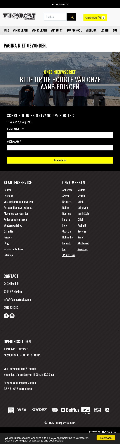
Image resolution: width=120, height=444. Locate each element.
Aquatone (67, 189)
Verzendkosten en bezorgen (18, 201)
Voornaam (14, 141)
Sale (6, 30)
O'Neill (81, 219)
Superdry (83, 249)
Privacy (8, 237)
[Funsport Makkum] (19, 17)
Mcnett (81, 189)
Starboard (83, 243)
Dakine (66, 207)
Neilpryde (83, 207)
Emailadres (15, 129)
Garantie (8, 231)
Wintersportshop (13, 225)
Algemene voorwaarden (16, 213)
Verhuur (91, 30)
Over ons (8, 195)
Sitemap (8, 255)
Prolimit (82, 225)
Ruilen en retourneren (15, 219)
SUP (115, 30)
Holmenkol (67, 237)
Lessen (105, 30)
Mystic (81, 195)
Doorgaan (106, 438)
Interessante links (13, 249)
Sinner (81, 237)
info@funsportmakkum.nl (17, 299)
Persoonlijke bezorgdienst (18, 207)
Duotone (66, 213)
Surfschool (74, 30)
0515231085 (11, 307)
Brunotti (66, 201)
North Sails (84, 213)
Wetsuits (57, 30)
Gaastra (66, 231)
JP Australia (68, 255)
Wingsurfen (39, 30)
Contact (8, 189)
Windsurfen (20, 30)
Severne (82, 231)
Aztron (65, 195)
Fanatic (66, 219)
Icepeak (66, 243)
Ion (63, 249)
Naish (80, 201)
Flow (64, 225)
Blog (6, 243)
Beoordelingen (24, 388)
